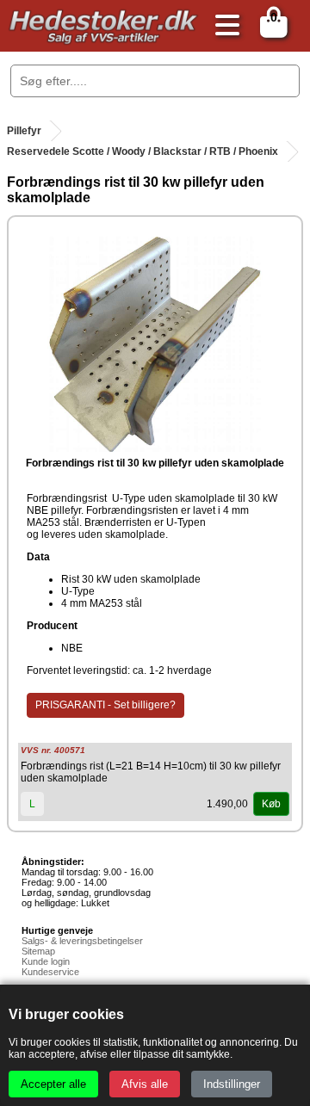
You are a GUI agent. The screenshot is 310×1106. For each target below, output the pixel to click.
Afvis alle (144, 1084)
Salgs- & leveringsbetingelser (82, 941)
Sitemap (38, 951)
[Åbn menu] (223, 26)
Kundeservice (50, 972)
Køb (271, 804)
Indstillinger (231, 1084)
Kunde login (46, 961)
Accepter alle (53, 1084)
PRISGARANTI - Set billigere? (105, 705)
